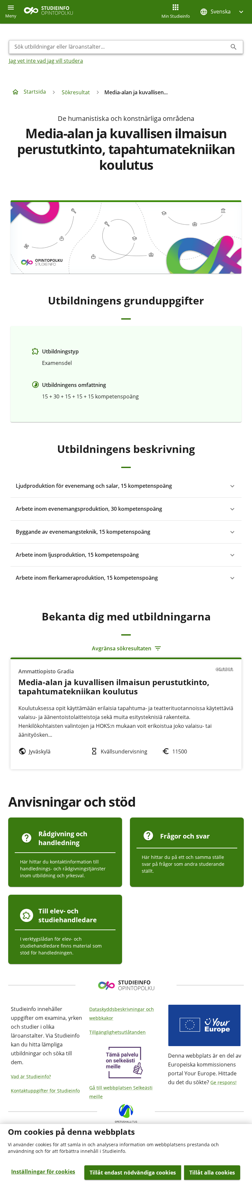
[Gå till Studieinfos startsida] (49, 12)
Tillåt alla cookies (212, 1172)
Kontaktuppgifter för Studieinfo (45, 1090)
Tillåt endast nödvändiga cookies (133, 1172)
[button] (222, 11)
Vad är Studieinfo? (31, 1076)
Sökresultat (76, 92)
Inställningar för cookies (43, 1171)
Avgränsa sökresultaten (121, 648)
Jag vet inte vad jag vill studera (46, 60)
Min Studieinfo (175, 16)
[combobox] (120, 47)
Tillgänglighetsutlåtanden (117, 1032)
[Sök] (233, 47)
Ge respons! (223, 1082)
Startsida (35, 91)
